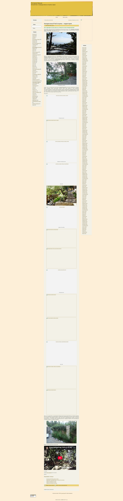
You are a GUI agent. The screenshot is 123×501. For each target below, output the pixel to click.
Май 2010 (84, 230)
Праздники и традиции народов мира (36, 83)
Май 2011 (84, 215)
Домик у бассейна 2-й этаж (51, 481)
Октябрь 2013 (84, 177)
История (34, 61)
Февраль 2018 (84, 117)
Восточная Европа (35, 43)
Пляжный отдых (35, 79)
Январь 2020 (84, 93)
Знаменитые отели (35, 54)
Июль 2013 (84, 181)
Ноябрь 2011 (84, 207)
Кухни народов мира (36, 69)
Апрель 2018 (84, 114)
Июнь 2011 (84, 213)
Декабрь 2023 (84, 59)
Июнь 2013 (84, 182)
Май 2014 (84, 169)
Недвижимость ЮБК (36, 74)
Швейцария (34, 100)
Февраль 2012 (84, 203)
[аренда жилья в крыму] (86, 40)
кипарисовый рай (64, 485)
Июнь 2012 (84, 198)
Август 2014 (84, 165)
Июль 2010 (84, 228)
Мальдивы (34, 71)
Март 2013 (84, 186)
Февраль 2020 (84, 92)
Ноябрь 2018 (84, 107)
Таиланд (33, 89)
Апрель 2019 (84, 102)
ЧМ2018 (33, 98)
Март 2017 (84, 128)
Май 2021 (84, 76)
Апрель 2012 (84, 200)
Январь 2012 (84, 204)
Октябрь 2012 (84, 192)
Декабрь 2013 (84, 174)
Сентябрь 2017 (85, 122)
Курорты (34, 67)
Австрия (33, 34)
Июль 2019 (84, 98)
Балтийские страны (36, 39)
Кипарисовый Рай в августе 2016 (52, 478)
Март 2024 (84, 56)
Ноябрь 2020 (84, 84)
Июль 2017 (84, 124)
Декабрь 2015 (84, 145)
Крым (33, 66)
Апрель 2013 (84, 185)
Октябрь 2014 (84, 162)
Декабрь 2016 (84, 130)
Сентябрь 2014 (85, 164)
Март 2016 (84, 141)
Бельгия (33, 40)
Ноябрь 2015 (84, 147)
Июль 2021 (84, 73)
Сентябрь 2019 (85, 96)
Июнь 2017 (84, 126)
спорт (33, 87)
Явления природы (35, 103)
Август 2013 (84, 179)
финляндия (34, 96)
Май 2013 (84, 183)
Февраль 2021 (84, 80)
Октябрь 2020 (84, 85)
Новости (33, 75)
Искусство (34, 57)
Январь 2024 (84, 58)
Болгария (34, 42)
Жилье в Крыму (35, 52)
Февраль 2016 (84, 143)
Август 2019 (84, 97)
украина (33, 94)
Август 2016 (84, 135)
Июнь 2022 (84, 68)
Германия (34, 44)
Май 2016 (84, 139)
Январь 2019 (84, 106)
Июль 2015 (84, 152)
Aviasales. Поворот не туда (73, 20)
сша (33, 88)
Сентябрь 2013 (85, 178)
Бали (33, 38)
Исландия (34, 58)
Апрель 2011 (84, 216)
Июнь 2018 (84, 111)
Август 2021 (84, 72)
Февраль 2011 (84, 219)
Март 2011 (84, 217)
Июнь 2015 (84, 153)
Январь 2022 (84, 71)
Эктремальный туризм (36, 101)
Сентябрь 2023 (85, 60)
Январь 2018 (84, 118)
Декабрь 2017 (84, 119)
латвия (33, 70)
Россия (33, 84)
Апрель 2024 (84, 55)
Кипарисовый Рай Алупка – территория (58, 23)
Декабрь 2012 (84, 190)
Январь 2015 (84, 158)
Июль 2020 (84, 86)
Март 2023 (84, 67)
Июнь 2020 (84, 88)
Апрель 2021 (84, 77)
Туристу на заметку (35, 92)
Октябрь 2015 (84, 148)
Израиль (34, 56)
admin (53, 25)
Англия (33, 35)
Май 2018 (84, 113)
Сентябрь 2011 (85, 209)
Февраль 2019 (84, 105)
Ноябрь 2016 (84, 131)
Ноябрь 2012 (84, 191)
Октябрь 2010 (84, 224)
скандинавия (34, 85)
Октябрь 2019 (84, 94)
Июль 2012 (84, 196)
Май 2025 (84, 50)
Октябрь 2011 (84, 208)
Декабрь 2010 (84, 221)
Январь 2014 (84, 173)
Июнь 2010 (84, 229)
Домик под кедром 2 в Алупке (51, 483)
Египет (33, 50)
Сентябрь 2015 (85, 149)
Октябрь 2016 (84, 132)
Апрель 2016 (84, 140)
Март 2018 (84, 115)
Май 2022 (84, 69)
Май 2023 (84, 64)
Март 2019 (84, 103)
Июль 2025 (84, 47)
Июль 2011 (84, 212)
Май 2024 (84, 54)
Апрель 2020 (84, 90)
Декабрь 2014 (84, 160)
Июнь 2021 (84, 75)
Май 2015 (84, 154)
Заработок (34, 53)
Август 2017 (84, 123)
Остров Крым (36, 3)
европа (33, 49)
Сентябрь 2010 (85, 225)
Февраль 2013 (84, 187)
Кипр (33, 65)
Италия (33, 62)
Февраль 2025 (84, 51)
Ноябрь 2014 (84, 161)
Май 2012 (84, 199)
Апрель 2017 (84, 127)
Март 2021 (84, 79)
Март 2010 (84, 233)
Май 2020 (84, 89)
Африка (33, 36)
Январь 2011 (84, 220)
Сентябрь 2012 (85, 194)
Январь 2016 (84, 144)
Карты (33, 63)
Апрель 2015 (84, 156)
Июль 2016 (84, 136)
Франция (34, 97)
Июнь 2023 (84, 63)
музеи (33, 73)
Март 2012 (84, 202)
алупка (60, 485)
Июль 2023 (84, 62)
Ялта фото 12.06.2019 (49, 20)
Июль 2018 (84, 110)
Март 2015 (84, 157)
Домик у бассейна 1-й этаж (51, 482)
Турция (33, 93)
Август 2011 (84, 211)
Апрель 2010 (84, 232)
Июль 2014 (84, 166)
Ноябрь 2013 (84, 175)
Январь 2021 (84, 81)
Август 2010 (84, 226)
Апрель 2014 (84, 170)
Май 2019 (84, 101)
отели (33, 78)
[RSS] (31, 494)
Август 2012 (84, 195)
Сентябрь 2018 (85, 109)
